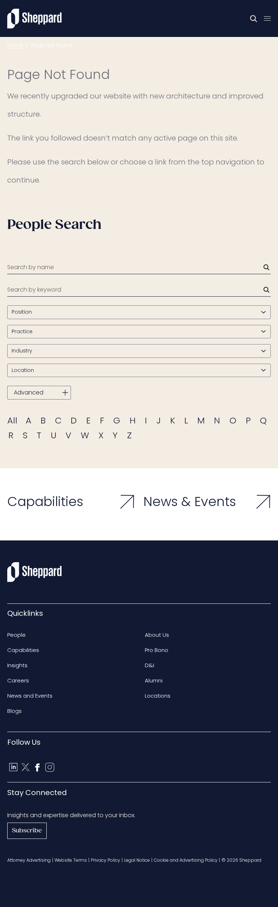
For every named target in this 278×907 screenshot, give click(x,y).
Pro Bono (156, 650)
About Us (157, 635)
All (12, 420)
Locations (157, 695)
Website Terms (71, 860)
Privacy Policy (105, 860)
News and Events (29, 695)
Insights (17, 665)
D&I (149, 665)
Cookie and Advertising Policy (186, 860)
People (16, 635)
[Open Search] (253, 18)
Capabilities (23, 650)
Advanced (28, 392)
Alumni (154, 680)
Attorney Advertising (29, 860)
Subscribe (27, 830)
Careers (18, 680)
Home (15, 45)
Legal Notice (137, 860)
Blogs (14, 711)
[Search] (266, 267)
